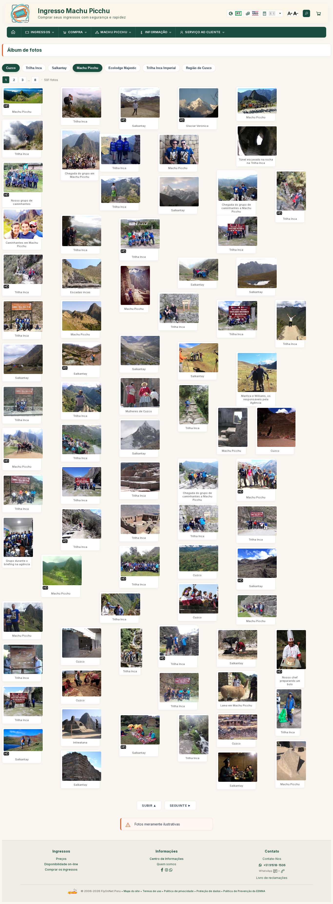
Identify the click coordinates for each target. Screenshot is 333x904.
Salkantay (59, 68)
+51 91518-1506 (274, 865)
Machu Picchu (87, 68)
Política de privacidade (179, 891)
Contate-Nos (272, 859)
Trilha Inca (34, 68)
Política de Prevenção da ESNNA (244, 891)
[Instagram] (166, 869)
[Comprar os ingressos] (318, 13)
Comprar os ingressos (61, 869)
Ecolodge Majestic (122, 68)
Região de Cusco (199, 68)
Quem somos (166, 864)
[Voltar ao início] (14, 32)
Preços (61, 859)
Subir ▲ (149, 805)
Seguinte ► (180, 805)
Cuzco (11, 68)
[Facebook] (162, 869)
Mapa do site (132, 891)
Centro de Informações (167, 859)
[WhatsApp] (171, 869)
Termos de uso (152, 891)
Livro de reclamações (271, 878)
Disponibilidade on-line (61, 864)
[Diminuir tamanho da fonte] (296, 13)
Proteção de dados (208, 891)
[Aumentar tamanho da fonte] (290, 13)
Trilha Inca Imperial (161, 68)
